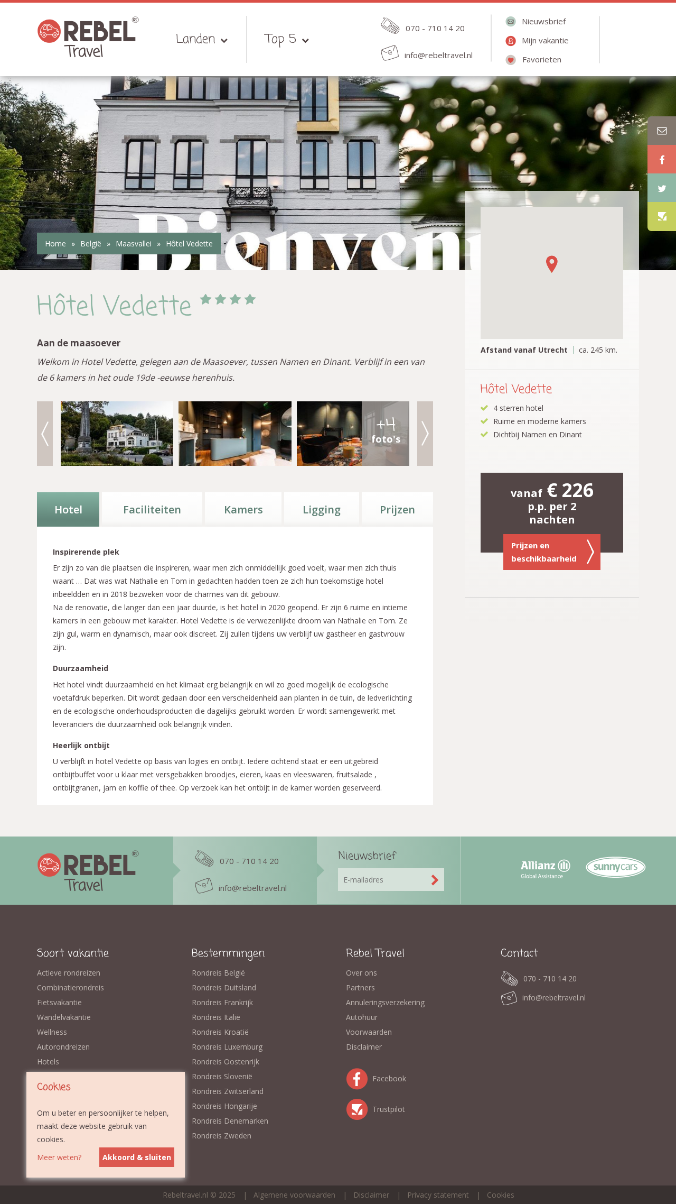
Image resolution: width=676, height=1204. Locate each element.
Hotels (48, 1061)
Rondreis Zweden (221, 1136)
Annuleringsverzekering (385, 1002)
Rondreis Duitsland (224, 987)
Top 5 (281, 39)
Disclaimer (364, 1047)
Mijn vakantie (545, 40)
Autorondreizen (63, 1047)
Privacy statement (438, 1195)
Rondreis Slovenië (222, 1076)
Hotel (68, 509)
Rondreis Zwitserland (228, 1091)
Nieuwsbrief (544, 21)
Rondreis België (218, 973)
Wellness (52, 1032)
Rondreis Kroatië (220, 1032)
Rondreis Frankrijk (222, 1002)
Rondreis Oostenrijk (225, 1061)
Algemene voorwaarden (294, 1195)
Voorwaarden (369, 1032)
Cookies (500, 1195)
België (90, 243)
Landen (195, 39)
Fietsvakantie (59, 1002)
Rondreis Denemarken (230, 1121)
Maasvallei (134, 243)
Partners (360, 987)
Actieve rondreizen (68, 973)
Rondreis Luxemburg (227, 1047)
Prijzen (397, 509)
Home (55, 243)
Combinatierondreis (70, 987)
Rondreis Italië (216, 1017)
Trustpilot (359, 1107)
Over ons (361, 973)
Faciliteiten (152, 509)
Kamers (243, 509)
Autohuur (362, 1017)
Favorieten (541, 59)
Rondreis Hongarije (224, 1106)
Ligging (322, 509)
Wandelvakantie (64, 1017)
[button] (552, 264)
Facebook (359, 1077)
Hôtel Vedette (189, 243)
